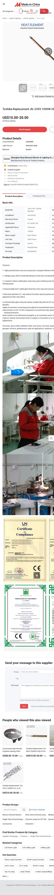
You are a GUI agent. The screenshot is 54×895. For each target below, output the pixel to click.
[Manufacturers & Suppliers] (27, 4)
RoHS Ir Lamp (38, 865)
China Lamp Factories (13, 859)
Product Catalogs (38, 809)
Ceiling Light (45, 847)
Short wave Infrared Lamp (35, 814)
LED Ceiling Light (28, 847)
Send (24, 706)
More (5, 876)
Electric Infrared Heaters (12, 814)
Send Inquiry (25, 129)
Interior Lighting (28, 18)
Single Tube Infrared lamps (13, 819)
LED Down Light (11, 847)
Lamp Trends (25, 871)
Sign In (6, 184)
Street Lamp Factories (35, 859)
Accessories (7, 824)
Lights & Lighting (15, 18)
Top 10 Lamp (10, 871)
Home (5, 18)
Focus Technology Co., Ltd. (32, 885)
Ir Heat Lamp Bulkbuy (43, 871)
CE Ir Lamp (23, 865)
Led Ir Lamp (9, 865)
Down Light (41, 18)
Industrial (29, 824)
